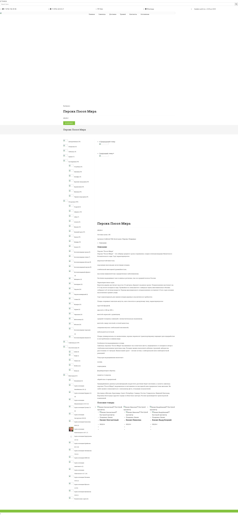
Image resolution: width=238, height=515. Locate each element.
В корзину (69, 123)
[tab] (137, 243)
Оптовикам (145, 14)
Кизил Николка (133, 420)
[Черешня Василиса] (103, 159)
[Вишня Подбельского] (103, 147)
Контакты (133, 14)
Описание (103, 243)
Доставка (112, 14)
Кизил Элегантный (109, 420)
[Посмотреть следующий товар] (113, 153)
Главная (92, 14)
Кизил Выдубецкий (162, 420)
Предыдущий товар (107, 142)
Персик (125, 239)
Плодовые (132, 239)
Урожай (123, 14)
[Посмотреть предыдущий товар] (99, 142)
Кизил (110, 417)
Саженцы (102, 14)
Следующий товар (106, 153)
